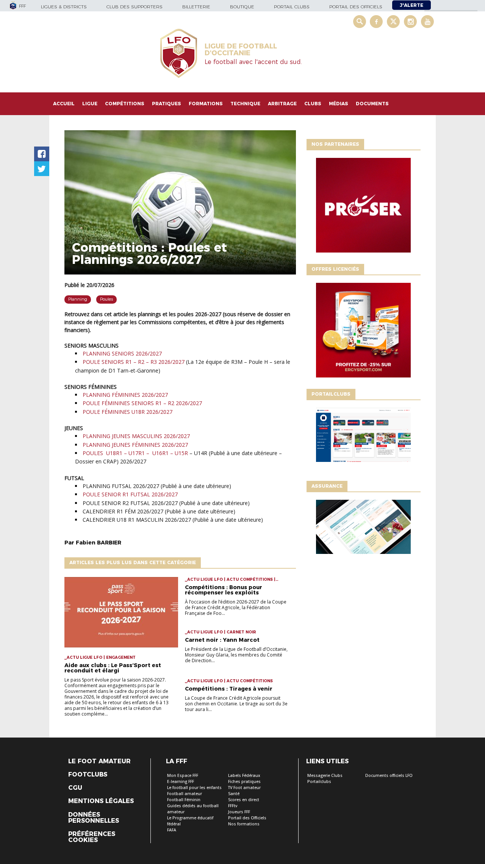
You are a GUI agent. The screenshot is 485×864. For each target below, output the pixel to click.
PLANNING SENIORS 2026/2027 (122, 353)
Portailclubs (319, 781)
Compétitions (124, 103)
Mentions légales (101, 801)
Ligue (89, 103)
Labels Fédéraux (244, 775)
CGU (75, 788)
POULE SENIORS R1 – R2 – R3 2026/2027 (134, 361)
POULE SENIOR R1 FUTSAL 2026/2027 (130, 494)
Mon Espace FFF (182, 775)
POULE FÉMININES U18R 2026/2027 (127, 411)
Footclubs (87, 775)
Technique (245, 103)
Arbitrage (282, 103)
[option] (363, 207)
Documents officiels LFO (389, 775)
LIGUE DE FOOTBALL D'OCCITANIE (241, 49)
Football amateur (184, 793)
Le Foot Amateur (99, 761)
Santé (233, 793)
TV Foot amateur (244, 787)
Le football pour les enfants (194, 787)
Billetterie (196, 7)
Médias (338, 103)
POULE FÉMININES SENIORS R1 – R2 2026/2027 (143, 403)
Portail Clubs (292, 7)
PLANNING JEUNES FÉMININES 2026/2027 (135, 444)
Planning (77, 299)
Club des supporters (134, 7)
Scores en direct (243, 799)
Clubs (312, 103)
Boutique (242, 7)
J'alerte (411, 5)
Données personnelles (93, 818)
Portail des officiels (355, 7)
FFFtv (232, 805)
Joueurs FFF (239, 811)
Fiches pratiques (244, 781)
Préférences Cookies (91, 837)
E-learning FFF (180, 781)
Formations (206, 103)
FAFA (171, 830)
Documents (372, 103)
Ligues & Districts (64, 7)
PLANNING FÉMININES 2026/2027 (126, 394)
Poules (106, 299)
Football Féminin (183, 799)
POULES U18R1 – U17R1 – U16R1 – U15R (135, 453)
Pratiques (166, 103)
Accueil (64, 103)
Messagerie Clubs (325, 775)
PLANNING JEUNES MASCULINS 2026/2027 (137, 436)
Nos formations (244, 824)
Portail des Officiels (247, 818)
